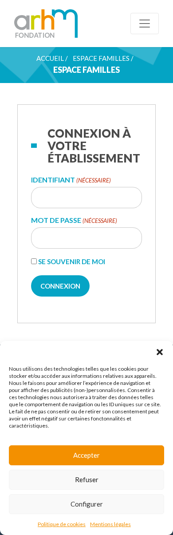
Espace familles (101, 58)
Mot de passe (74, 220)
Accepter (86, 455)
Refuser (86, 479)
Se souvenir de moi (71, 261)
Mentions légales (110, 524)
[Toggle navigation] (144, 23)
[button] (159, 352)
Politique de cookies (62, 524)
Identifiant (71, 180)
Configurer (87, 504)
